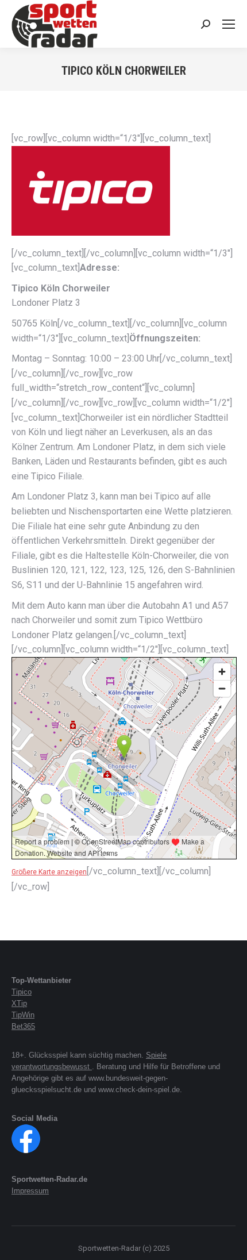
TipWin (22, 1015)
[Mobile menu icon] (229, 24)
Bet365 (23, 1026)
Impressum (30, 1190)
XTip (19, 1003)
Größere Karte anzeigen (49, 872)
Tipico (21, 992)
